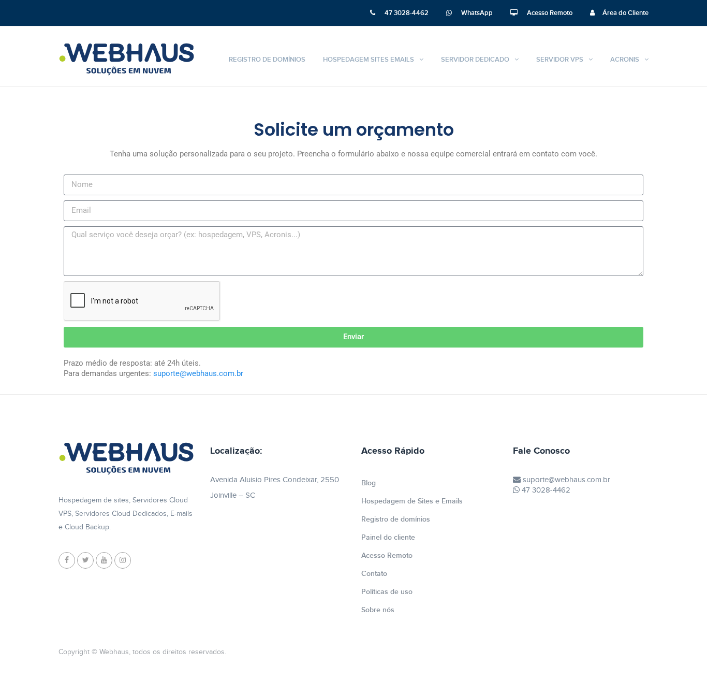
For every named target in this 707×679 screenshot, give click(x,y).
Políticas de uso (387, 591)
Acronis (624, 59)
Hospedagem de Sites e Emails (412, 501)
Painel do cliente (388, 537)
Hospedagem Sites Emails (368, 59)
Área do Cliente (625, 13)
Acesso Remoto (548, 13)
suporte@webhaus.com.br (565, 479)
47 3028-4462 (406, 13)
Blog (368, 483)
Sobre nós (377, 609)
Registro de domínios (267, 59)
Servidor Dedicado (475, 59)
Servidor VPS (559, 59)
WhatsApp (476, 13)
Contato (374, 573)
